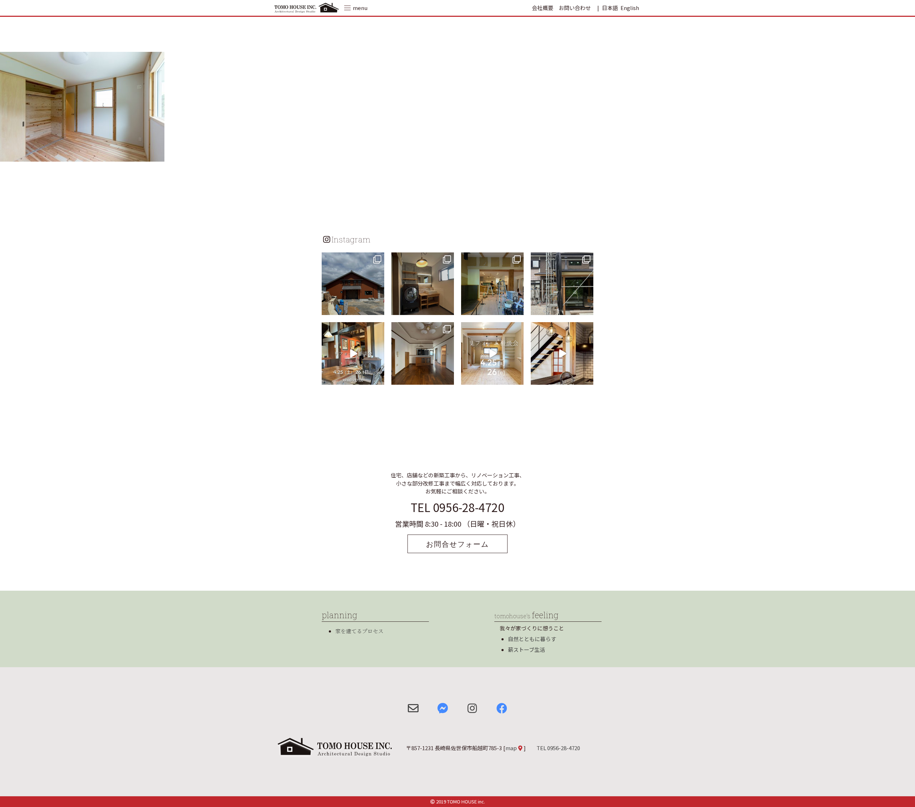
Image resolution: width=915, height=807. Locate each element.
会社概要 (542, 7)
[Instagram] (378, 308)
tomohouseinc (352, 259)
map (511, 748)
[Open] (353, 283)
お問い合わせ (575, 7)
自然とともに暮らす (532, 639)
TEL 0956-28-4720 (457, 507)
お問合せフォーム (457, 543)
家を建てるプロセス (359, 631)
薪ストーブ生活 (526, 649)
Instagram (351, 239)
